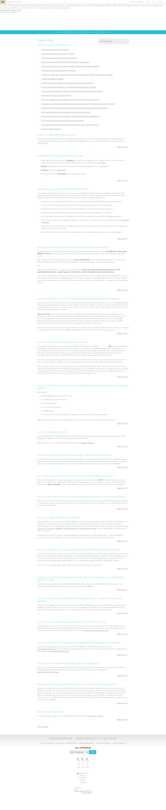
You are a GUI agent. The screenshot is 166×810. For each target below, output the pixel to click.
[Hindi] (78, 748)
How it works (136, 2)
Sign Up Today (42, 726)
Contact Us (103, 32)
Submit (92, 752)
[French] (87, 748)
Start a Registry (63, 32)
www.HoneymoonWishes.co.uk (96, 630)
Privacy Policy (72, 743)
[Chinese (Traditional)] (85, 748)
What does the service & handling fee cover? (59, 70)
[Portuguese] (90, 748)
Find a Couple (78, 32)
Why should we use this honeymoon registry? (59, 58)
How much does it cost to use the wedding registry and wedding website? (70, 66)
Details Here (61, 170)
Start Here (101, 163)
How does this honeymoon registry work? (58, 54)
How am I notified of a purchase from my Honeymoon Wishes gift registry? (71, 99)
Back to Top (121, 147)
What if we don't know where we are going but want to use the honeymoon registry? (75, 108)
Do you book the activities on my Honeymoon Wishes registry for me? (69, 87)
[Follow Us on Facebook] (78, 763)
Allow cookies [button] (11, 12)
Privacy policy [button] (16, 10)
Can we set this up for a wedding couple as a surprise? (63, 120)
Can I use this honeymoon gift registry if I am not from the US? (66, 112)
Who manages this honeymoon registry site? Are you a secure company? (70, 125)
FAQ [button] (147, 2)
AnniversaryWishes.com (46, 649)
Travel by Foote (14, 2)
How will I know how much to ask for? (56, 95)
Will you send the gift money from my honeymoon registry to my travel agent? (72, 91)
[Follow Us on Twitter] (83, 763)
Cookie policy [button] (5, 10)
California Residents (86, 743)
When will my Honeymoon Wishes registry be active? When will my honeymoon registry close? (78, 104)
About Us (50, 743)
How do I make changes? (51, 129)
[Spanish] (81, 748)
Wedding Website (87, 443)
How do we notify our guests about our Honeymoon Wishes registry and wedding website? (77, 75)
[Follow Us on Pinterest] (87, 763)
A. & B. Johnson (106, 41)
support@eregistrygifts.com (48, 672)
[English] (76, 748)
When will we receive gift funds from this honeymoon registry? (66, 62)
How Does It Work (96, 716)
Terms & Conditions (103, 743)
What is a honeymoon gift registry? (55, 49)
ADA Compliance (119, 743)
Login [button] (160, 2)
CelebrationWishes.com (60, 651)
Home (42, 743)
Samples (90, 32)
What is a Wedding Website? (53, 79)
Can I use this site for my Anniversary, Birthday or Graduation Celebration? (70, 116)
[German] (83, 748)
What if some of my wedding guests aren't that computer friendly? (67, 83)
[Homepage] (3, 2)
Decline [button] (3, 12)
